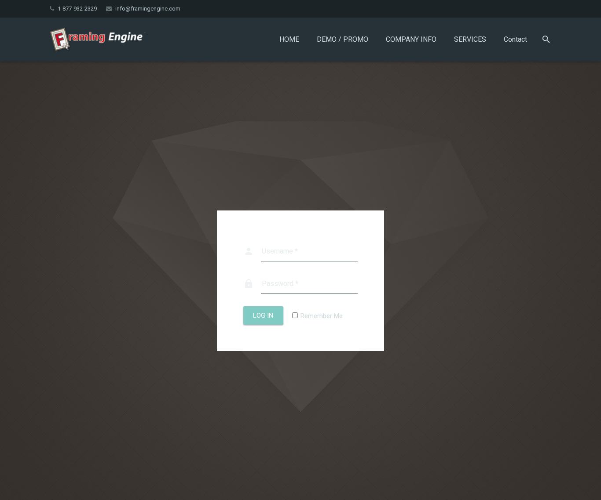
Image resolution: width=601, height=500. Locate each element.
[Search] (546, 39)
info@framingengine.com (147, 8)
